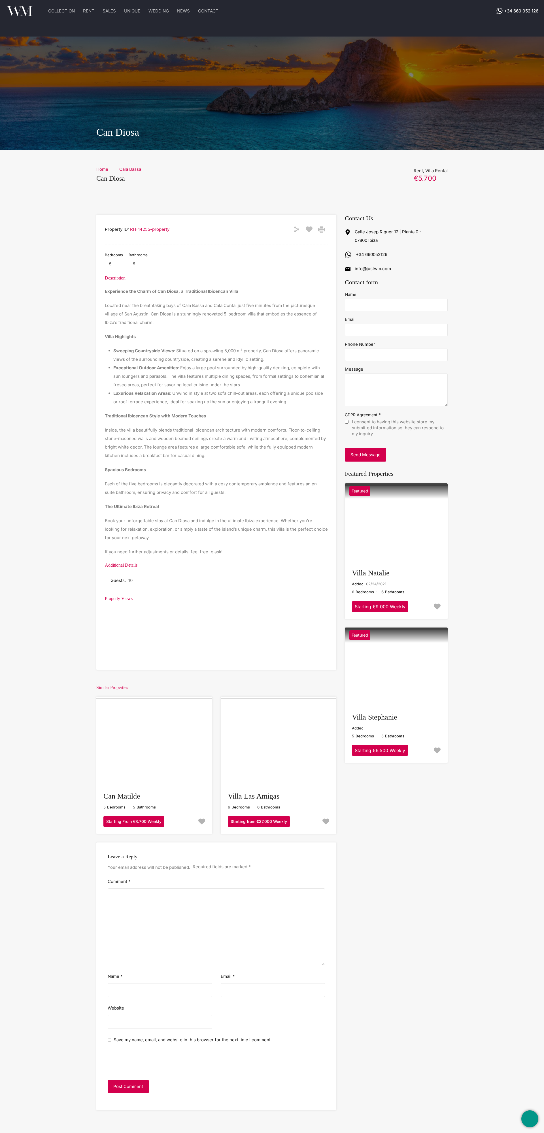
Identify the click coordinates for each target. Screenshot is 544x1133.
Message (354, 369)
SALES (109, 11)
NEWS (183, 11)
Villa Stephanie (374, 717)
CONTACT (208, 11)
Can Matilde (121, 796)
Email (228, 976)
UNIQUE (132, 11)
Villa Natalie (371, 573)
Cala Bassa (130, 169)
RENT (88, 11)
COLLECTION (61, 11)
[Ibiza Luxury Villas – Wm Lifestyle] (20, 14)
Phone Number (360, 344)
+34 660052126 (371, 254)
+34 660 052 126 (521, 10)
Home (102, 169)
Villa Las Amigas (253, 796)
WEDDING (158, 11)
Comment (119, 881)
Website (116, 1008)
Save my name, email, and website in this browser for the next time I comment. (193, 1039)
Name (115, 976)
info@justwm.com (373, 268)
